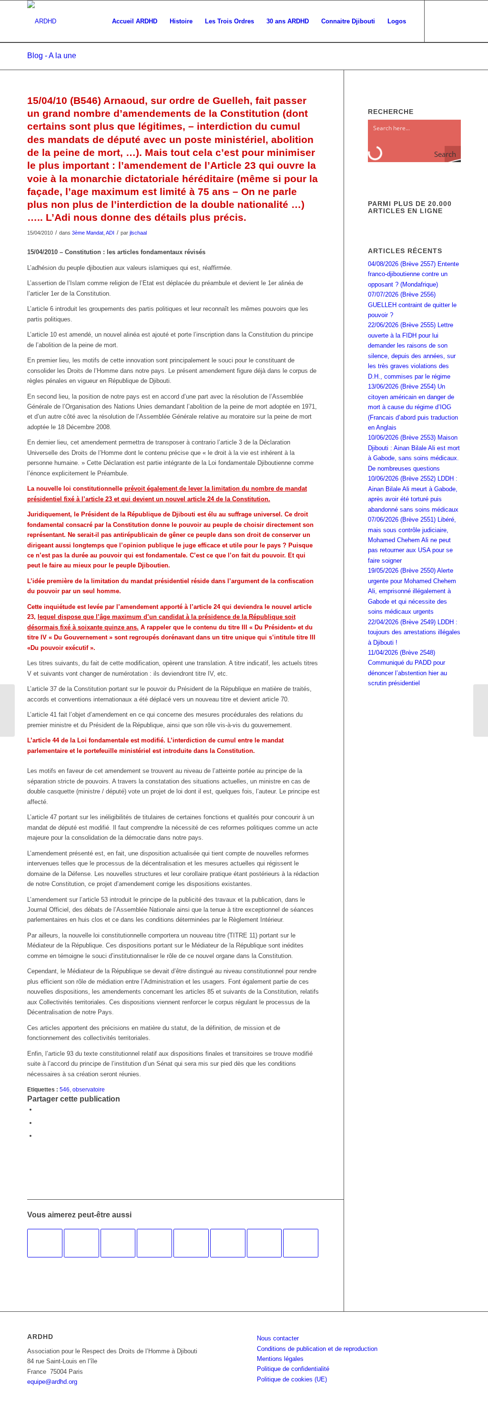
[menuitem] (134, 21)
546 (65, 1089)
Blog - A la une (51, 55)
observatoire (88, 1089)
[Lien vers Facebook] (439, 21)
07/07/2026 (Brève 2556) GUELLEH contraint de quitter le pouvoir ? (412, 305)
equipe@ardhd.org (52, 1381)
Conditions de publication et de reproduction (317, 1348)
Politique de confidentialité (293, 1368)
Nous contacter (278, 1338)
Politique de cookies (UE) (292, 1379)
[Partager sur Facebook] (39, 1109)
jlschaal (138, 233)
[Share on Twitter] (39, 1135)
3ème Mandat (87, 233)
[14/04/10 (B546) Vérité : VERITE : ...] (7, 710)
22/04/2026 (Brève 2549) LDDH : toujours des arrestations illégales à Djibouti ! (414, 632)
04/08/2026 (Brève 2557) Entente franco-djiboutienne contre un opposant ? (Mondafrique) (413, 274)
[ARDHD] (41, 21)
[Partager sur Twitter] (39, 1122)
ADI (110, 233)
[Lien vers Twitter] (454, 21)
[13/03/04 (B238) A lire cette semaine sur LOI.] (227, 1243)
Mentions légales (280, 1358)
